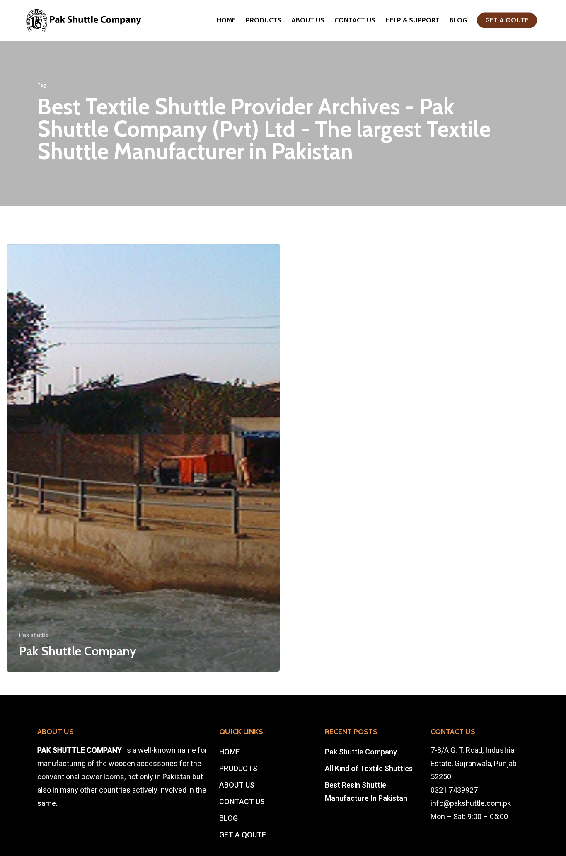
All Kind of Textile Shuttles (369, 768)
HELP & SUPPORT (412, 20)
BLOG (458, 20)
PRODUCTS (263, 20)
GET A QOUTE (507, 20)
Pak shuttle (33, 635)
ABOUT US (307, 20)
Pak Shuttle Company (361, 751)
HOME (226, 20)
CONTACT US (354, 20)
